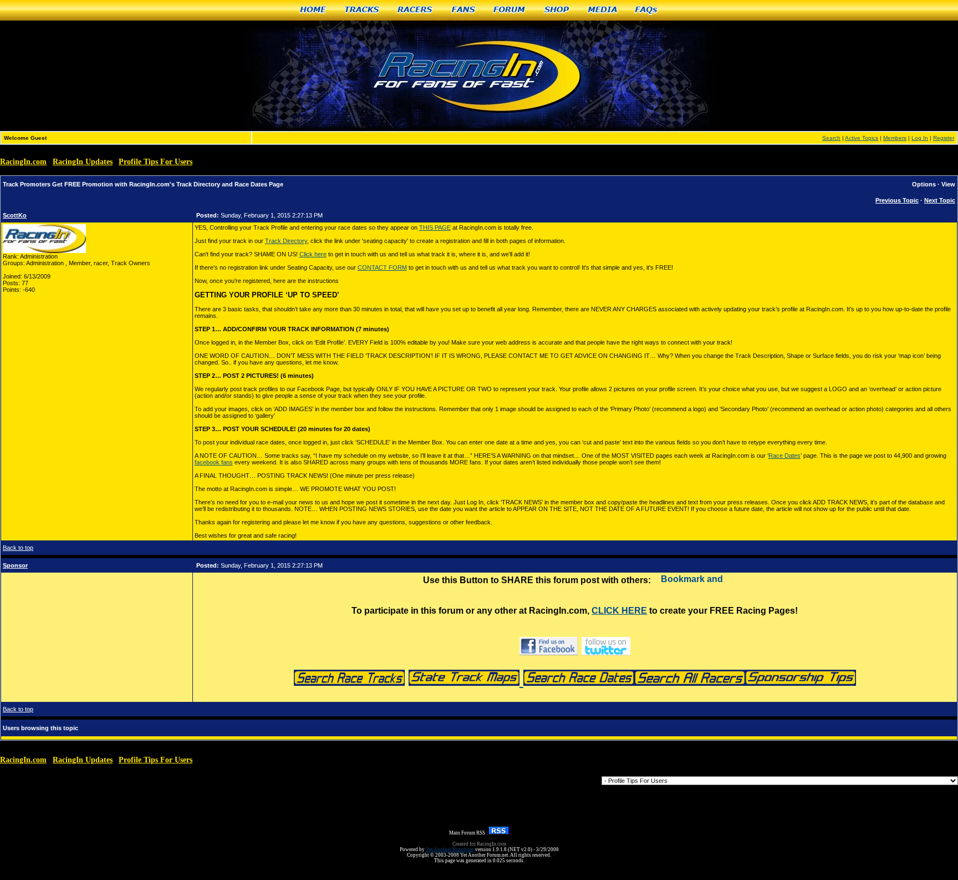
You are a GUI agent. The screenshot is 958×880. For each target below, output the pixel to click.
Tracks (362, 10)
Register (943, 138)
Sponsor (15, 565)
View (948, 184)
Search (831, 138)
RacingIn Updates (83, 162)
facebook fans (214, 462)
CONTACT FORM (382, 267)
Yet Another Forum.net (450, 849)
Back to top (18, 547)
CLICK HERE (619, 610)
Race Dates (784, 455)
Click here (313, 254)
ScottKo (15, 215)
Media (603, 10)
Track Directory (286, 240)
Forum (510, 10)
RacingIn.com (23, 162)
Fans (463, 10)
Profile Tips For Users (155, 162)
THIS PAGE (435, 227)
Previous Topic (897, 200)
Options (924, 184)
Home (313, 10)
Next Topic (939, 200)
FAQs (646, 10)
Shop (557, 10)
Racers (415, 10)
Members (894, 138)
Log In (919, 138)
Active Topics (861, 138)
